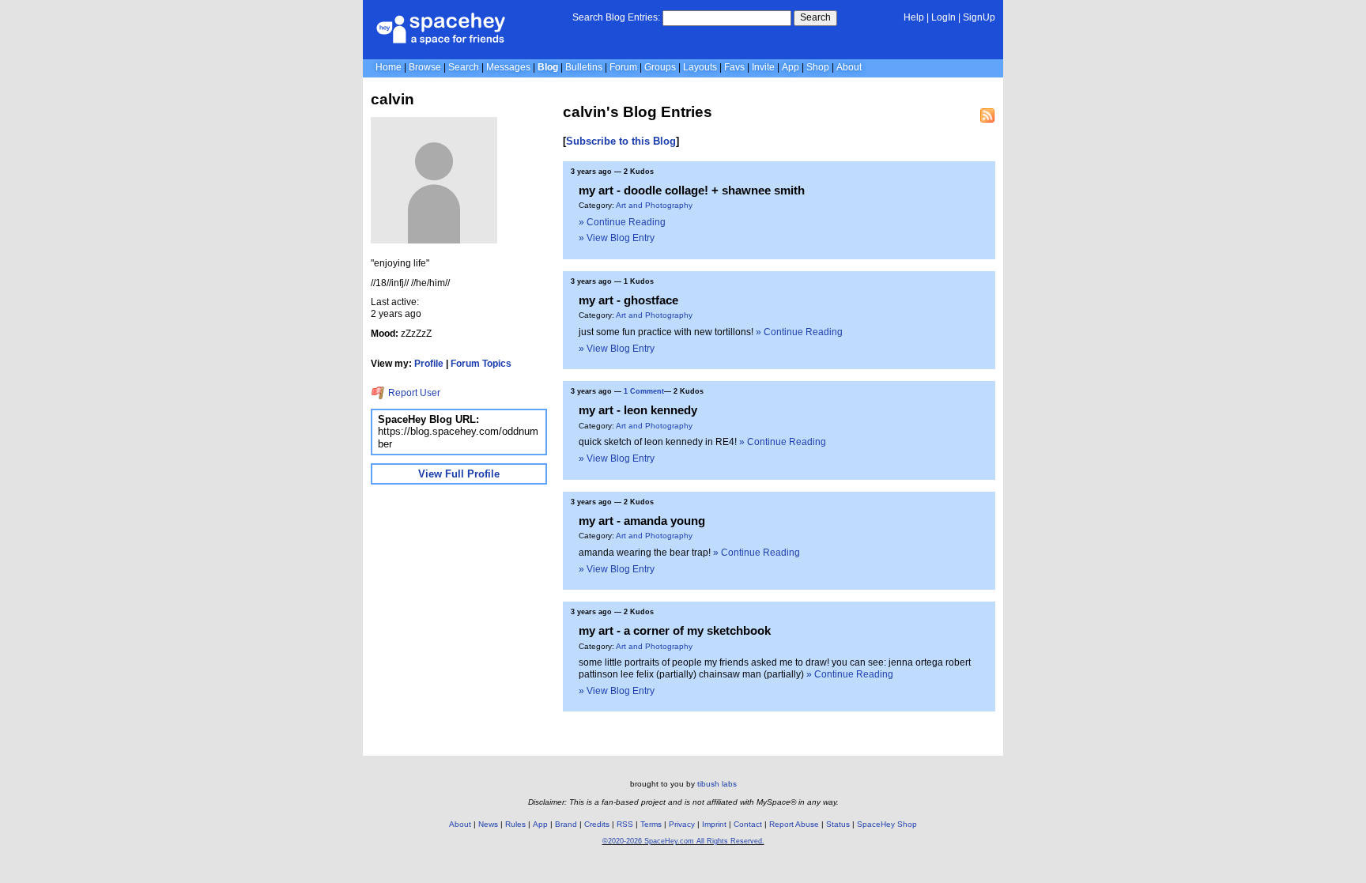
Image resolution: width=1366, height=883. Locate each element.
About (849, 67)
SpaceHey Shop (887, 824)
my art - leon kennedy (638, 410)
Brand (566, 824)
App (790, 67)
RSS (625, 824)
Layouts (700, 67)
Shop (817, 67)
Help (914, 17)
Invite (763, 67)
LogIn (943, 17)
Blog (548, 67)
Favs (734, 67)
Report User (413, 392)
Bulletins (583, 67)
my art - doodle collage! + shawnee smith (692, 190)
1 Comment (644, 391)
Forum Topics (481, 363)
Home (388, 67)
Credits (596, 824)
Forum (623, 67)
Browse (425, 67)
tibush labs (717, 783)
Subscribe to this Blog (621, 141)
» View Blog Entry (617, 237)
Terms (651, 824)
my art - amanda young (642, 520)
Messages (508, 67)
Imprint (714, 824)
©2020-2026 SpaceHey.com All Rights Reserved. (683, 841)
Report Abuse (794, 824)
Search (815, 17)
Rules (515, 824)
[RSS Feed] (987, 115)
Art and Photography (654, 205)
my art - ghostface (628, 300)
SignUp (979, 17)
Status (838, 824)
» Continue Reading (622, 222)
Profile (428, 363)
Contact (748, 824)
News (488, 824)
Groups (660, 67)
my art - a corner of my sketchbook (675, 630)
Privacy (682, 824)
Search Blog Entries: (616, 17)
